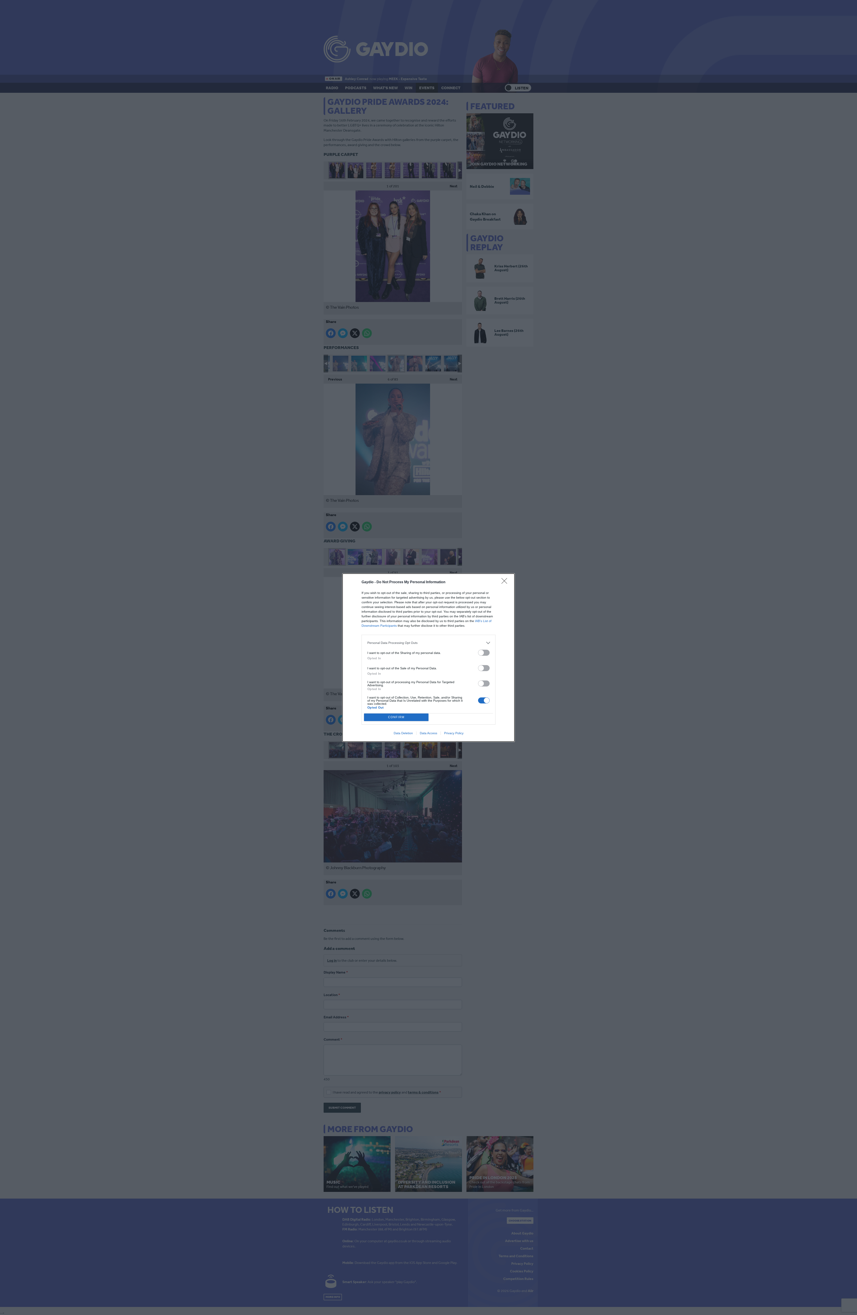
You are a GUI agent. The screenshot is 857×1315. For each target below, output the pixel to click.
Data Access (428, 733)
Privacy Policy (454, 733)
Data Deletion (403, 733)
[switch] (484, 653)
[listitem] (428, 643)
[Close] (505, 582)
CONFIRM (396, 717)
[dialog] (428, 658)
